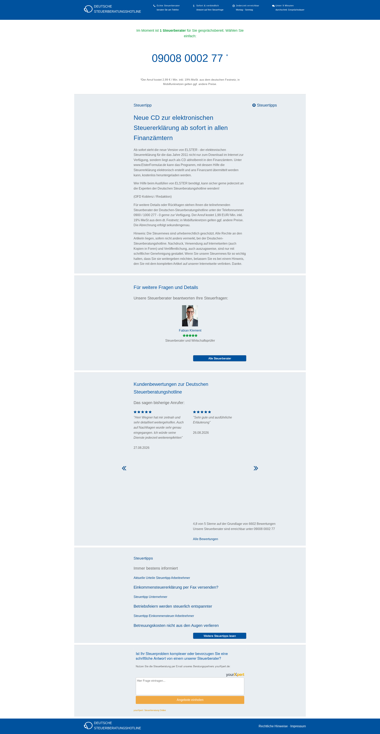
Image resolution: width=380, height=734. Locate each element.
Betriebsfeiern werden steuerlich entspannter (173, 606)
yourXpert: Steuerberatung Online (150, 710)
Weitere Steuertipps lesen (220, 635)
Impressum (298, 726)
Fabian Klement (190, 330)
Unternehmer (158, 597)
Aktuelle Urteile (144, 578)
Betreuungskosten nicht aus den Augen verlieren (176, 625)
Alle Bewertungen (205, 539)
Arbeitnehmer (180, 578)
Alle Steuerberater (219, 358)
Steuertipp (143, 105)
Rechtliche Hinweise (273, 726)
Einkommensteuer (161, 616)
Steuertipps (266, 105)
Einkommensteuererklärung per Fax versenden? (176, 587)
